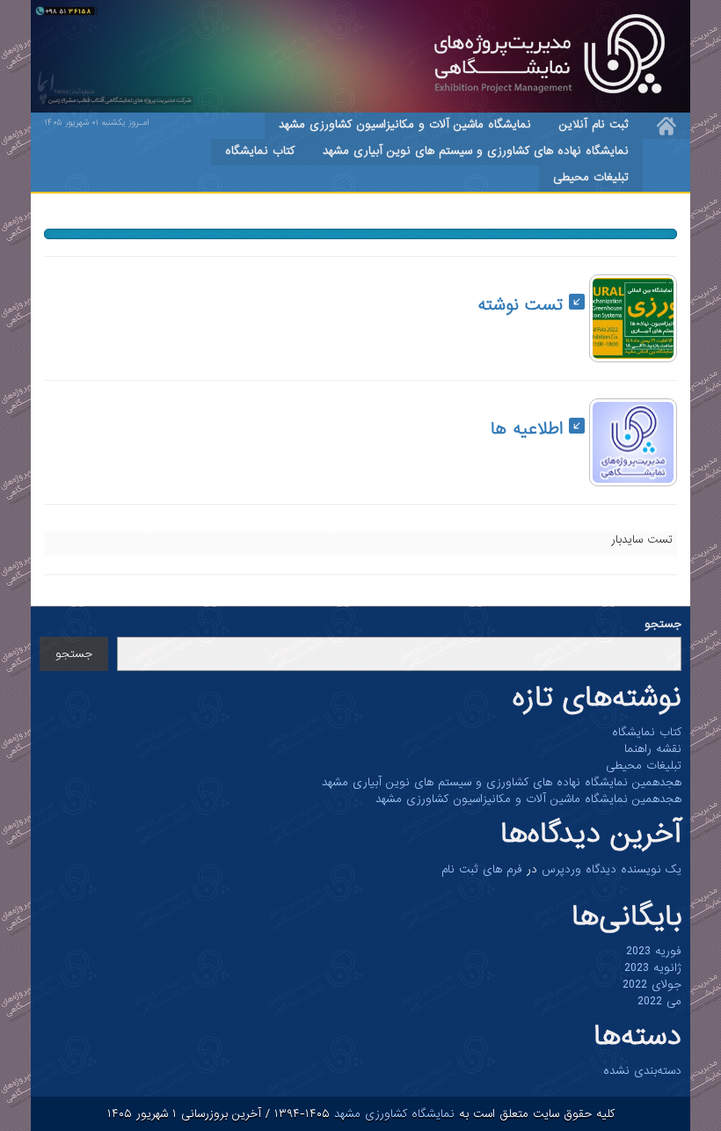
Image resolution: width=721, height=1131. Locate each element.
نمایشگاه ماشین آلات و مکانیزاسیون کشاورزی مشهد (405, 124)
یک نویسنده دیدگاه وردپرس (611, 869)
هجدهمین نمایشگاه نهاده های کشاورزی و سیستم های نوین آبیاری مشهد (501, 782)
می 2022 (659, 1001)
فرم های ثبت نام (481, 869)
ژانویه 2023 (652, 968)
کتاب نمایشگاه (260, 150)
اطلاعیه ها (530, 429)
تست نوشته (523, 305)
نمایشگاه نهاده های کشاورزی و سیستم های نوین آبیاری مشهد (476, 150)
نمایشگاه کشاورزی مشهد (392, 1113)
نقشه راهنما (652, 749)
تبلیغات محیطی (591, 177)
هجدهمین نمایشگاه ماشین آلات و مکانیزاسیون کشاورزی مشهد (528, 799)
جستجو (663, 624)
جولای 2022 (652, 984)
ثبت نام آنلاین (594, 124)
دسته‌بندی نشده (642, 1070)
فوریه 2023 (653, 951)
